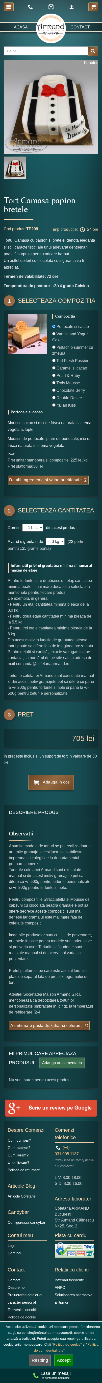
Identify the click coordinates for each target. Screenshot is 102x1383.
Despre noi (16, 1287)
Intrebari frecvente (69, 1280)
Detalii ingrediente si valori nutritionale (45, 480)
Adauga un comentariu (62, 1063)
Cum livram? (18, 1155)
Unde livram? (18, 1162)
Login (12, 1246)
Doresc (14, 528)
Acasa (21, 27)
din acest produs (59, 528)
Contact (80, 27)
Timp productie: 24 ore (74, 230)
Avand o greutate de (25, 541)
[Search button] (93, 51)
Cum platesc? (19, 1148)
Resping (40, 1360)
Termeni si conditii (22, 1310)
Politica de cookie (22, 1317)
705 (78, 738)
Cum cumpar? (19, 1140)
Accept (64, 1360)
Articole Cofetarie (21, 1196)
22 (71, 541)
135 (23, 548)
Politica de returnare (24, 1170)
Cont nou (15, 1253)
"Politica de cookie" (67, 1344)
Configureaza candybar (26, 1222)
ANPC (60, 1287)
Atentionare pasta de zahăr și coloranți (46, 1025)
